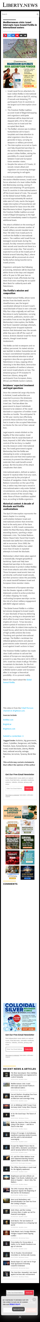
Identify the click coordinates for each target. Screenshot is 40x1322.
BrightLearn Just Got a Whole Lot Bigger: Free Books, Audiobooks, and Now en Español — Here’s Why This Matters (24, 1179)
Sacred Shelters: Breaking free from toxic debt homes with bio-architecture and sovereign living (24, 1096)
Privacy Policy (14, 1304)
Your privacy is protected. (12, 795)
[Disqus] (20, 915)
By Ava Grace (22, 1090)
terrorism (15, 754)
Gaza (13, 746)
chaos (5, 743)
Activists (19, 740)
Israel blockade (15, 749)
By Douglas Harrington (25, 1163)
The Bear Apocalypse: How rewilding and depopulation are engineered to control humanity (24, 1075)
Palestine (7, 754)
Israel (5, 749)
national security (14, 751)
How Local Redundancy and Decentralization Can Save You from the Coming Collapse (23, 1202)
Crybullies (13, 743)
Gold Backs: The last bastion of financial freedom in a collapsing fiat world (24, 1223)
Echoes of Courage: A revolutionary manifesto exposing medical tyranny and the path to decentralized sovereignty (24, 1136)
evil (29, 743)
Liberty (25, 749)
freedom (6, 746)
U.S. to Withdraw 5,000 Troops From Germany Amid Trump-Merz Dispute (23, 1106)
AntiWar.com (8, 720)
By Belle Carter (23, 1079)
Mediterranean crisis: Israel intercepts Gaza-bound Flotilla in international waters (22, 1086)
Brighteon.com (9, 729)
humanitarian (21, 746)
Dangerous (22, 743)
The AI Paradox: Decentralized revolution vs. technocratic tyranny (23, 1254)
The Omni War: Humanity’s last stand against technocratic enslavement (24, 1273)
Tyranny (23, 754)
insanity (31, 746)
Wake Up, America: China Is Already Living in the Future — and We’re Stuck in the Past (23, 1124)
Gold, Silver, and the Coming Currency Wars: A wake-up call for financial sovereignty (23, 1212)
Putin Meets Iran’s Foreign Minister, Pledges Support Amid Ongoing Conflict (23, 1234)
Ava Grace (17, 31)
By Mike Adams (23, 1129)
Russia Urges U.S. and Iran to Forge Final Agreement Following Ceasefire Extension (23, 1264)
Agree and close (18, 1309)
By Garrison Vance (24, 1109)
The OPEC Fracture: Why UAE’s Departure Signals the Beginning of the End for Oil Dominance (23, 1191)
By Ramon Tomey (23, 1118)
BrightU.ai (7, 724)
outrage (25, 751)
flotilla (33, 743)
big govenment (30, 740)
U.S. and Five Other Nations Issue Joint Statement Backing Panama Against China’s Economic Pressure (23, 1159)
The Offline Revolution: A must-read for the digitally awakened (23, 1168)
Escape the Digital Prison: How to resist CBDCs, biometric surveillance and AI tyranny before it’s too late (24, 1148)
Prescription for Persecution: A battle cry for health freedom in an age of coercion (23, 1244)
